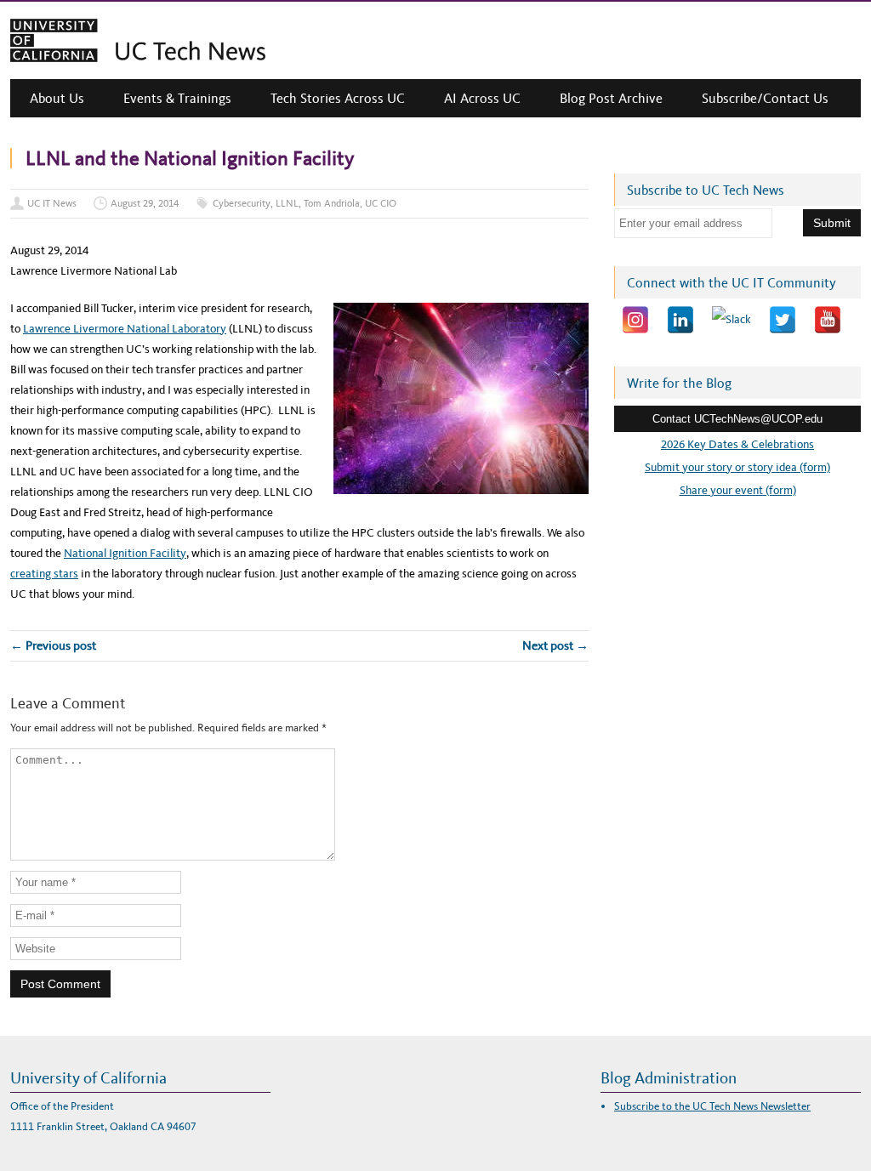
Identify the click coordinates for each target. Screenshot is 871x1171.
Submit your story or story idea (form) (737, 467)
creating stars (44, 573)
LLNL (287, 203)
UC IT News (52, 203)
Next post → (555, 645)
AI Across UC (482, 98)
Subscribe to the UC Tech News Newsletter (712, 1106)
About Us (57, 98)
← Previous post (53, 645)
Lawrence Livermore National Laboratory (124, 328)
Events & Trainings (177, 98)
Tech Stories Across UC (337, 98)
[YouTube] (827, 319)
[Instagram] (635, 319)
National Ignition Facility (125, 553)
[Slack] (731, 319)
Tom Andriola (332, 203)
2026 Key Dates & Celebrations (737, 444)
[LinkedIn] (680, 319)
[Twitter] (782, 319)
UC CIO (380, 203)
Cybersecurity (241, 203)
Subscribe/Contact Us (765, 98)
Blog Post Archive (611, 98)
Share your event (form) (738, 490)
